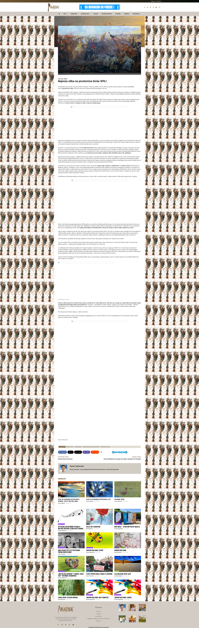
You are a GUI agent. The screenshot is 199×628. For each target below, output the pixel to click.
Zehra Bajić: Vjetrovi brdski (68, 597)
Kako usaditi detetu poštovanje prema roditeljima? (69, 551)
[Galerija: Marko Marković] (142, 618)
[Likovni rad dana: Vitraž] (99, 540)
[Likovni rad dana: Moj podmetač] (99, 588)
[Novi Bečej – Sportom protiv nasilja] (127, 517)
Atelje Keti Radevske (93, 527)
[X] (153, 7)
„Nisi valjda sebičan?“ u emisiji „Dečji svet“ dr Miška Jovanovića (71, 575)
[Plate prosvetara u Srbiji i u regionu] (99, 564)
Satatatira (117, 547)
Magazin (116, 496)
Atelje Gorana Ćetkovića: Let (98, 499)
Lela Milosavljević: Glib (122, 574)
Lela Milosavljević (118, 575)
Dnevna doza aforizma (65, 459)
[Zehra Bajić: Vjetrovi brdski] (71, 588)
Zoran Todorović (77, 466)
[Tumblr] (150, 7)
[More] (101, 452)
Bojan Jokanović (118, 552)
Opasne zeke (119, 499)
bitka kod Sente (69, 446)
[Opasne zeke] (127, 489)
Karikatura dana (120, 550)
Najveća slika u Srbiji (105, 446)
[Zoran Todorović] (64, 468)
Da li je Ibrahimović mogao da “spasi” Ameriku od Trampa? (122, 459)
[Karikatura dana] (127, 540)
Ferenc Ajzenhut (78, 446)
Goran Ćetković (61, 503)
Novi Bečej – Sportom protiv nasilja (127, 527)
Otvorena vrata (61, 524)
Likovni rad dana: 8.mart (123, 597)
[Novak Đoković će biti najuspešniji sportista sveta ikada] (122, 607)
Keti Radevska (89, 528)
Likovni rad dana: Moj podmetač (97, 597)
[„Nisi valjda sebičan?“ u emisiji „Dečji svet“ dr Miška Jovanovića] (71, 564)
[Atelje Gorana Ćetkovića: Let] (99, 489)
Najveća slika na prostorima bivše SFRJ (91, 446)
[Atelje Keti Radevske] (99, 517)
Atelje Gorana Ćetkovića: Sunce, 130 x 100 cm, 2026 (69, 500)
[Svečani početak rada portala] (132, 618)
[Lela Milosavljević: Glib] (127, 564)
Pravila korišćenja (105, 627)
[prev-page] (59, 506)
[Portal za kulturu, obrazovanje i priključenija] (53, 7)
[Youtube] (156, 7)
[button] (159, 7)
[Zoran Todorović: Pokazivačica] (142, 607)
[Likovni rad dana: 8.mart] (127, 588)
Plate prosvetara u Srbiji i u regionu (99, 574)
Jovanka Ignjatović (62, 530)
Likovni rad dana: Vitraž (94, 550)
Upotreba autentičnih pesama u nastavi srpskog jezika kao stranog (70, 528)
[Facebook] (145, 7)
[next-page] (61, 506)
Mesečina (117, 571)
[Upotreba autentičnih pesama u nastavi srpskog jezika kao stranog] (71, 517)
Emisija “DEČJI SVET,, (62, 577)
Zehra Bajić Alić (61, 599)
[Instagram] (147, 7)
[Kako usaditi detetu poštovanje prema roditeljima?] (71, 540)
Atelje (59, 496)
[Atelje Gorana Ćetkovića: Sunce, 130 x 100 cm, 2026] (71, 489)
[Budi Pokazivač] (122, 618)
